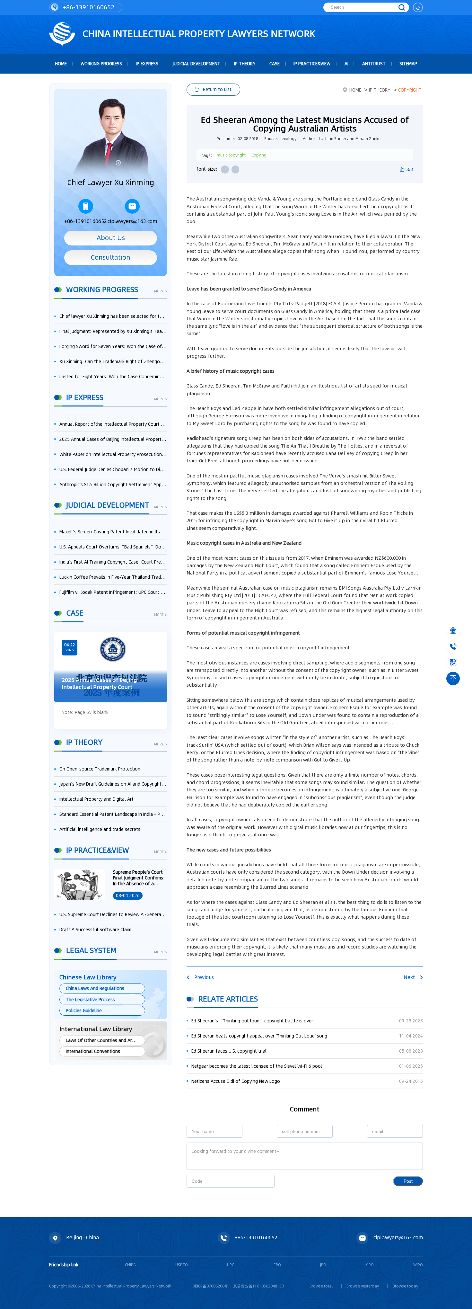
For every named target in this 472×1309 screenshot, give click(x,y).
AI (346, 63)
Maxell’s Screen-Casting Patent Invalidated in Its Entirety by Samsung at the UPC (113, 532)
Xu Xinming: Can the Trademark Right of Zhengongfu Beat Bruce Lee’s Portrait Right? (113, 361)
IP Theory (245, 63)
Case (274, 63)
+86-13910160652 (87, 7)
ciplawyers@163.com (132, 221)
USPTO (181, 1265)
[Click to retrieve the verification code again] (262, 1181)
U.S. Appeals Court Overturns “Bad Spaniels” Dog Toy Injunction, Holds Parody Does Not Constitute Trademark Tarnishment (113, 547)
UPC (230, 1265)
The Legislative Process (90, 999)
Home (355, 90)
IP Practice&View (311, 63)
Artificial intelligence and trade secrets (99, 829)
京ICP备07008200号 (210, 1286)
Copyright (410, 90)
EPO (277, 1265)
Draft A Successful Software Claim (95, 929)
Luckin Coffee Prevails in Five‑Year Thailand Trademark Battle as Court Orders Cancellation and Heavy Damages (113, 577)
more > (160, 292)
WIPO (418, 1265)
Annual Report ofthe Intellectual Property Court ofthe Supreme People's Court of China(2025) (113, 424)
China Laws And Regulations (95, 988)
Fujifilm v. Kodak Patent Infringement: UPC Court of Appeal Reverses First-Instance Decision (113, 592)
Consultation (110, 257)
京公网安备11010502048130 (258, 1286)
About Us (111, 237)
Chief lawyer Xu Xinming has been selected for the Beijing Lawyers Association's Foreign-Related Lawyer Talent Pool (113, 316)
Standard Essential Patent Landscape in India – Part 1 (113, 814)
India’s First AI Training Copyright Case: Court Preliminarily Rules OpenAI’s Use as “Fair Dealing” (113, 562)
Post (408, 1181)
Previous (204, 977)
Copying (259, 155)
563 (409, 169)
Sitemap (408, 63)
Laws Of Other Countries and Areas (102, 1040)
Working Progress (101, 63)
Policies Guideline (84, 1010)
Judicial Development (196, 63)
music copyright (231, 155)
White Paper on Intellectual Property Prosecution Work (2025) (113, 454)
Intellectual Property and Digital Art (96, 799)
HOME (61, 63)
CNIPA (130, 1265)
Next (409, 977)
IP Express (147, 63)
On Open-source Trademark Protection (99, 769)
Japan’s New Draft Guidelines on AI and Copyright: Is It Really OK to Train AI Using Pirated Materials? (113, 784)
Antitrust (374, 63)
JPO (323, 1265)
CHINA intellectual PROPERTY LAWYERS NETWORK (197, 33)
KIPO (369, 1265)
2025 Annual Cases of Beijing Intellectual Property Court (113, 439)
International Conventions (93, 1051)
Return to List (217, 89)
